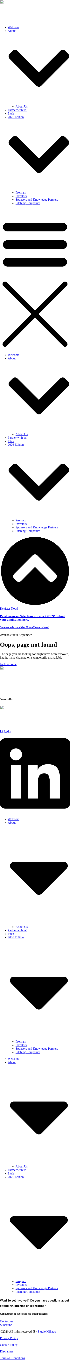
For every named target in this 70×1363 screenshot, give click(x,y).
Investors (21, 196)
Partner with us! (17, 110)
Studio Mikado (47, 1331)
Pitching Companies (28, 203)
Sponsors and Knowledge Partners (37, 199)
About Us (22, 106)
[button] (35, 279)
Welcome (13, 27)
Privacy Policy (9, 1338)
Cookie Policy (9, 1344)
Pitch (11, 113)
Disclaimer (6, 1351)
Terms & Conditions (12, 1358)
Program (21, 192)
